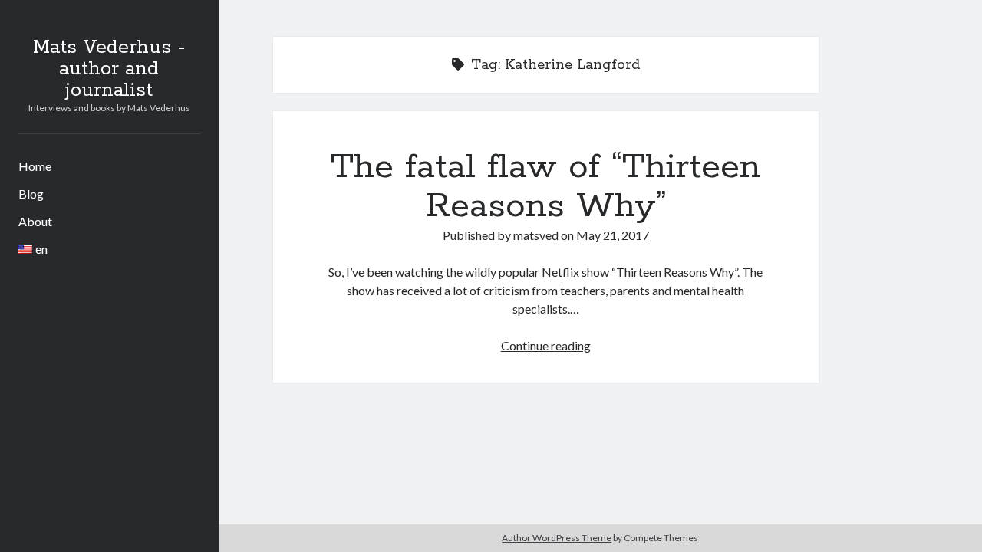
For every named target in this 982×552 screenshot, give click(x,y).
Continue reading (546, 345)
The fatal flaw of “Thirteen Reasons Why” (546, 186)
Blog (31, 193)
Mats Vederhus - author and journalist (109, 69)
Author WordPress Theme (556, 538)
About (35, 221)
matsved (536, 235)
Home (34, 166)
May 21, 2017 (612, 235)
